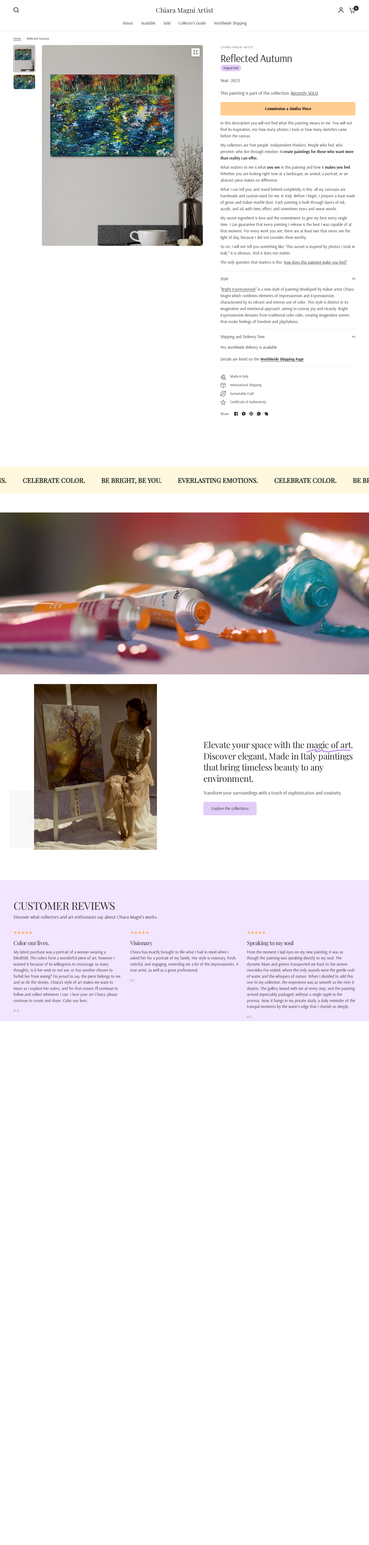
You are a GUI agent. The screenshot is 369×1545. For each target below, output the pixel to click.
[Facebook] (236, 413)
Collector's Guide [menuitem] (192, 23)
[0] (350, 10)
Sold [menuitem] (166, 23)
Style (224, 278)
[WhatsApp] (259, 413)
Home (17, 38)
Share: (225, 414)
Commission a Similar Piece (288, 108)
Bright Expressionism (239, 289)
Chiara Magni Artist (184, 10)
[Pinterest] (251, 413)
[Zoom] (196, 52)
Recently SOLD (304, 93)
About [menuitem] (128, 23)
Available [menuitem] (148, 23)
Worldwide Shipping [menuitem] (230, 23)
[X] (243, 413)
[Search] (18, 10)
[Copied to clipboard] (266, 413)
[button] (230, 808)
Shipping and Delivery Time (242, 336)
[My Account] (341, 10)
